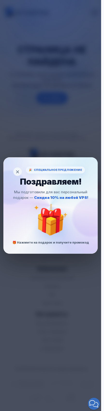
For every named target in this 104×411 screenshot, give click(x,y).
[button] (94, 404)
